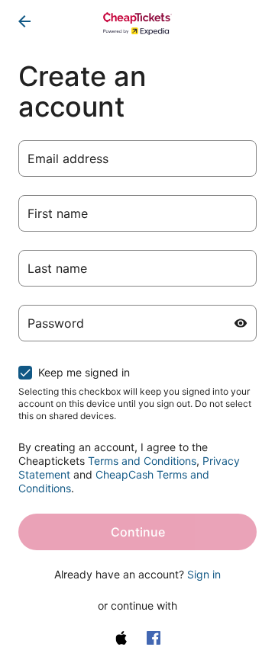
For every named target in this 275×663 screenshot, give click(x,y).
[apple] (121, 638)
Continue (138, 532)
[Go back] (24, 21)
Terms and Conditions (142, 460)
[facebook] (153, 638)
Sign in (204, 574)
